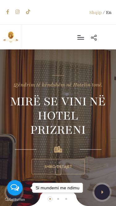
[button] (102, 192)
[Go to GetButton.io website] (15, 200)
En (109, 12)
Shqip (95, 12)
